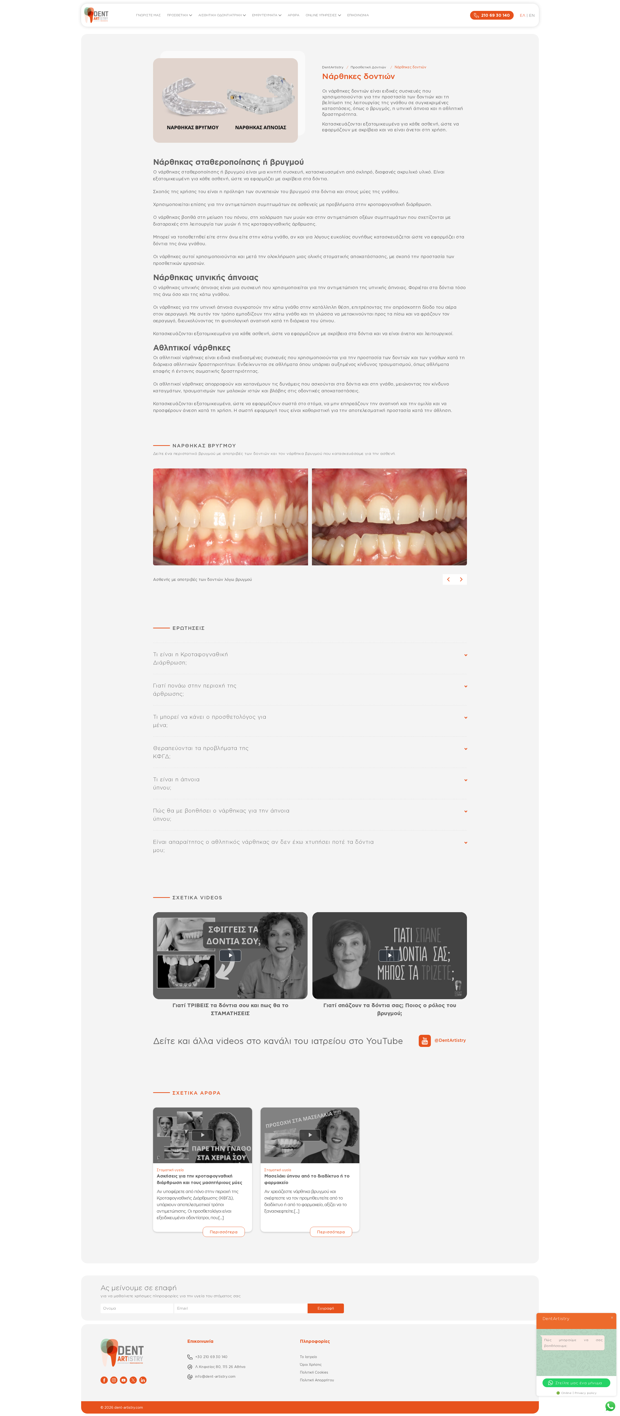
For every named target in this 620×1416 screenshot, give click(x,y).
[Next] (461, 579)
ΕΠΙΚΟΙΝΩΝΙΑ (358, 15)
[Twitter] (133, 1380)
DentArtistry (332, 67)
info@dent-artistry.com (215, 1376)
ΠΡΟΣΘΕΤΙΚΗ (177, 15)
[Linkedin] (143, 1380)
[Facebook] (104, 1380)
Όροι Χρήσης (311, 1364)
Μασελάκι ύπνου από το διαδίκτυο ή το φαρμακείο (306, 1179)
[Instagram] (113, 1380)
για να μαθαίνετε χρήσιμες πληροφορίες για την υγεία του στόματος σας (171, 1296)
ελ (522, 15)
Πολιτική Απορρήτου (317, 1380)
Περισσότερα (224, 1232)
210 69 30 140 (495, 15)
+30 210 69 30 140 (211, 1357)
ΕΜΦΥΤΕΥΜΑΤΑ (264, 15)
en (532, 15)
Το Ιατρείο (308, 1357)
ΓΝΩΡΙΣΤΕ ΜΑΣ (148, 15)
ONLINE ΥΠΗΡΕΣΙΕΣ (321, 15)
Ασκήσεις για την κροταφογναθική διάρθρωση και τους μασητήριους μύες (199, 1179)
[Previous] (449, 579)
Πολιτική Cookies (314, 1372)
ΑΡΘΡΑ (293, 15)
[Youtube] (123, 1380)
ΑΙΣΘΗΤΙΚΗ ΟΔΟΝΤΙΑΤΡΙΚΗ (220, 15)
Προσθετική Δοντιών (368, 67)
